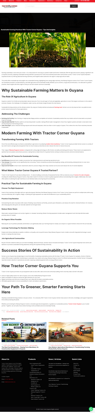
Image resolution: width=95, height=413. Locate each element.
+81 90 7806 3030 (9, 379)
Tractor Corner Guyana (74, 304)
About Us (75, 363)
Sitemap (75, 372)
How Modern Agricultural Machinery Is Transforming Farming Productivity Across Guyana (58, 372)
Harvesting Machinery (77, 345)
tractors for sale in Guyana (81, 175)
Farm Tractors (50, 310)
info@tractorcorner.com (10, 382)
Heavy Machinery (33, 345)
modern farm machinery (53, 144)
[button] (91, 409)
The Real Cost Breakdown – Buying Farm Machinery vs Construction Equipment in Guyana (20, 348)
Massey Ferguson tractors (17, 150)
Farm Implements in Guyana (12, 311)
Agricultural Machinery (31, 310)
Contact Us (76, 365)
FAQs (74, 367)
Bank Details (76, 370)
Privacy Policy (76, 374)
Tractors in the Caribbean (55, 311)
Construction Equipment (22, 345)
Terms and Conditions (79, 376)
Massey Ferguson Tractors (26, 311)
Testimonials (76, 369)
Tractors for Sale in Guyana (41, 311)
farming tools (58, 107)
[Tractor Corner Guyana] (9, 6)
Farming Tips (58, 310)
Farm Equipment (42, 310)
